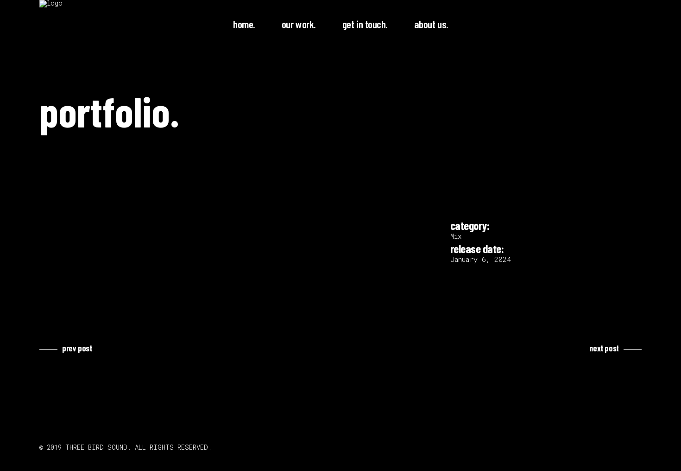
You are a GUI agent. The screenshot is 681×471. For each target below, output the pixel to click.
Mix (455, 236)
